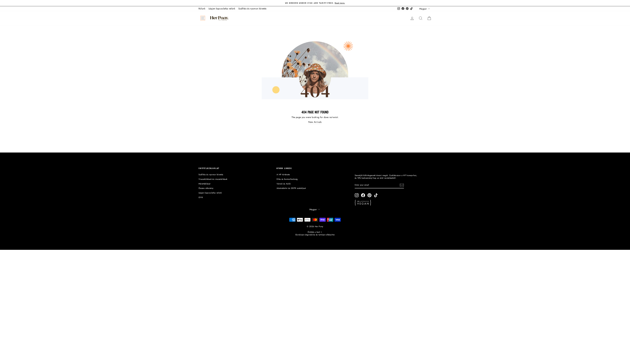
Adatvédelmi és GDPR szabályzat (291, 188)
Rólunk (202, 8)
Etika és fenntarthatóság (287, 179)
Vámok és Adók (284, 183)
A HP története (283, 174)
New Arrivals (315, 122)
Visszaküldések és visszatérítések (213, 179)
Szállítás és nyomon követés (252, 8)
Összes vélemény (206, 188)
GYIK (201, 197)
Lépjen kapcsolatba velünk (222, 8)
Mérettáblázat (204, 183)
